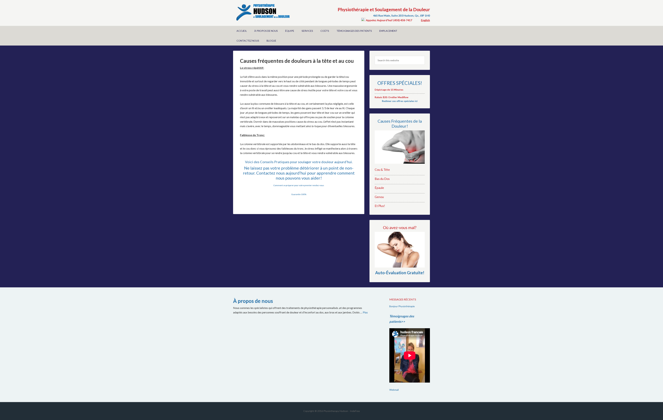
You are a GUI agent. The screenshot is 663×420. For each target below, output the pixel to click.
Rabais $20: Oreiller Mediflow (391, 97)
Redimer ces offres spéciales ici (399, 101)
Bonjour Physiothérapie (402, 306)
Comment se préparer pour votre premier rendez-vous (298, 185)
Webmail (394, 389)
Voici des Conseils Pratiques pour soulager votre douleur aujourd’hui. (299, 162)
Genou (379, 197)
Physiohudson (262, 12)
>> (403, 321)
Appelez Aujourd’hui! (379, 20)
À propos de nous (253, 301)
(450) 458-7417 (402, 20)
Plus (365, 312)
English (425, 20)
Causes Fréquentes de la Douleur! (400, 123)
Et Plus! (380, 206)
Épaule (379, 188)
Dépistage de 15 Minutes (389, 89)
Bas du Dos (382, 179)
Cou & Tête (382, 169)
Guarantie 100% (298, 194)
